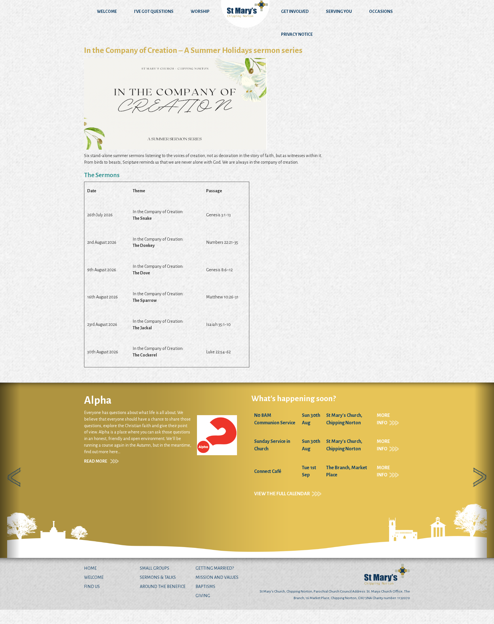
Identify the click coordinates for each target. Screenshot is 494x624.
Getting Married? (215, 568)
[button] (10, 470)
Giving (203, 595)
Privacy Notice (297, 34)
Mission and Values (217, 577)
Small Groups (154, 568)
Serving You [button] (339, 11)
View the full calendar (58, 493)
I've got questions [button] (154, 11)
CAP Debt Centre (392, 400)
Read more (366, 454)
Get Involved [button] (295, 11)
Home (90, 568)
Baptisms (205, 586)
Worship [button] (200, 11)
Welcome (93, 577)
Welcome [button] (107, 11)
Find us (92, 586)
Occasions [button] (381, 11)
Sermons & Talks (158, 577)
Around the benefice (163, 586)
